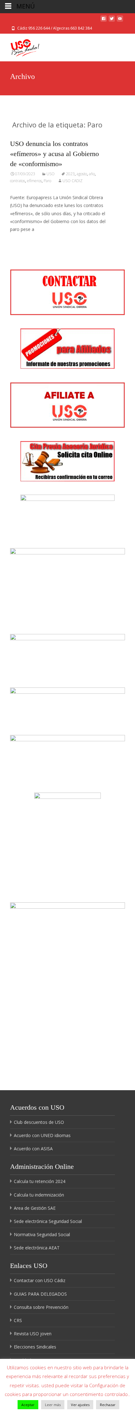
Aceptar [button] (28, 1404)
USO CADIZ (72, 180)
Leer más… (22, 241)
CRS (18, 1320)
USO (50, 174)
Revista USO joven (32, 1334)
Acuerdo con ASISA (33, 1149)
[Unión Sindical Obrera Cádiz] (20, 46)
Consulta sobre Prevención (41, 1307)
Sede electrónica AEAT (37, 1248)
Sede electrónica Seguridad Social (48, 1221)
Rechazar (108, 1404)
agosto (82, 174)
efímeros (34, 180)
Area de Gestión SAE (35, 1208)
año (92, 174)
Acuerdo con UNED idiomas (42, 1135)
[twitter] (112, 20)
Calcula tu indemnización (39, 1195)
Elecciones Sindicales (35, 1347)
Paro (47, 180)
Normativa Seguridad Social (42, 1234)
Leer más (53, 1404)
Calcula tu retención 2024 (39, 1181)
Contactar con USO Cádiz (39, 1280)
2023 (70, 174)
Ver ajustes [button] (80, 1404)
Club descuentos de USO (39, 1122)
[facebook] (103, 20)
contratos (17, 180)
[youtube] (120, 20)
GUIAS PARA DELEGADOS (40, 1294)
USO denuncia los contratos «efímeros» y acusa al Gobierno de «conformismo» (54, 154)
